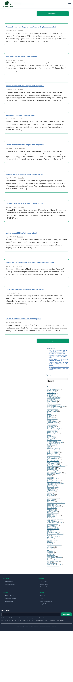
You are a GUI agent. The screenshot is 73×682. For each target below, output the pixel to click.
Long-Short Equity (52, 477)
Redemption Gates (52, 527)
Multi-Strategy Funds (52, 488)
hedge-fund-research (52, 464)
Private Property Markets (53, 514)
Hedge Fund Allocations (53, 448)
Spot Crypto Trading (52, 535)
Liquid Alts (50, 474)
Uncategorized (51, 559)
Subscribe (66, 613)
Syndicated (50, 547)
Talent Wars (50, 548)
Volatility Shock (51, 563)
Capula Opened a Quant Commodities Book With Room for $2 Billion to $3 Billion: (59, 367)
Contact (42, 597)
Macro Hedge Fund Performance (55, 482)
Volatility (49, 561)
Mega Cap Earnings (52, 483)
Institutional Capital (52, 470)
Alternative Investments (53, 407)
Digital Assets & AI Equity (54, 428)
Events (49, 434)
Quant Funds (50, 519)
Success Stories (51, 545)
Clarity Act (50, 419)
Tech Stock (50, 550)
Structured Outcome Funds (54, 544)
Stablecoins (50, 538)
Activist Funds (51, 391)
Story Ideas (50, 542)
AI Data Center (51, 393)
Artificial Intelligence (52, 408)
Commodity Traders (52, 422)
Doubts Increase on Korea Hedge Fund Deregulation (25, 85)
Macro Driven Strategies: (53, 481)
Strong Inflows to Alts (52, 543)
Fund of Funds (51, 436)
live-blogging (50, 476)
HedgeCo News (51, 466)
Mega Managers (51, 485)
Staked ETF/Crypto (52, 539)
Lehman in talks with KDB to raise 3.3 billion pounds (24, 203)
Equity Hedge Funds (52, 430)
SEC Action (50, 529)
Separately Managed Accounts (55, 533)
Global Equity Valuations (53, 443)
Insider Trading (51, 469)
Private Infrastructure (52, 512)
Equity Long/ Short (52, 432)
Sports (48, 534)
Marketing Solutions (10, 597)
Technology (50, 551)
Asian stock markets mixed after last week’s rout (23, 56)
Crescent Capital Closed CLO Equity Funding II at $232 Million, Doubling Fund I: (58, 363)
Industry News (44, 583)
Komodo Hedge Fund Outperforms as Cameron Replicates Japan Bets (31, 26)
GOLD (49, 445)
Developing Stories (52, 425)
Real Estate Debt (51, 526)
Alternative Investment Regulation (56, 406)
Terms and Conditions (46, 600)
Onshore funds (51, 491)
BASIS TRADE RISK (52, 411)
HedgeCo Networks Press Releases (56, 465)
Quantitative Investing (53, 523)
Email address (5, 610)
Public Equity (50, 517)
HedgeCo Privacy (44, 603)
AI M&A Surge (51, 398)
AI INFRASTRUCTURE (53, 397)
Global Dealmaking (52, 440)
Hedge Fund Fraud (52, 453)
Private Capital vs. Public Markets (56, 502)
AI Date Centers (51, 394)
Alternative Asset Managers (54, 403)
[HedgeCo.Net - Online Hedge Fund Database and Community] (8, 4)
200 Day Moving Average (53, 388)
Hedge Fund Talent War (53, 460)
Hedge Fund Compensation (54, 450)
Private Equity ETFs (52, 511)
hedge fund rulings (52, 458)
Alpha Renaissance (52, 401)
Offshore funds (51, 490)
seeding (49, 530)
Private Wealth (51, 516)
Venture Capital (53, 509)
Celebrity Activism (52, 418)
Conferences (43, 580)
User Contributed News (53, 560)
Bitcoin (49, 413)
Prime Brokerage (51, 500)
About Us (42, 595)
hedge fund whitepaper (53, 462)
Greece (49, 446)
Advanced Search (10, 583)
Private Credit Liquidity (53, 504)
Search (50, 380)
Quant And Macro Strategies (54, 518)
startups (49, 540)
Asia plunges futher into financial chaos (20, 115)
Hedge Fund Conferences (53, 451)
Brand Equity (50, 417)
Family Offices (51, 435)
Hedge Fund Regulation (53, 456)
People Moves (51, 493)
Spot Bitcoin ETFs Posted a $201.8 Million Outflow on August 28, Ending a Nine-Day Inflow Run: (58, 351)
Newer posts (52, 13)
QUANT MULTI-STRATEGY (54, 522)
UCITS (49, 558)
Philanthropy (50, 495)
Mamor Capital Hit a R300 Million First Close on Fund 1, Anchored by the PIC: (58, 356)
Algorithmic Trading (52, 399)
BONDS (49, 415)
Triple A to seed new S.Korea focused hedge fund (23, 318)
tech (48, 549)
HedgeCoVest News (52, 467)
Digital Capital (51, 429)
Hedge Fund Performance (53, 455)
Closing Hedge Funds (52, 420)
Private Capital (51, 501)
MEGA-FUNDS (51, 487)
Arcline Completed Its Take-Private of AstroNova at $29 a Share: (58, 359)
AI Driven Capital (51, 396)
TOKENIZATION (51, 555)
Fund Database (9, 580)
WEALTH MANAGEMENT (54, 564)
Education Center (44, 586)
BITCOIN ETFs (51, 414)
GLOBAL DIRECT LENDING (55, 441)
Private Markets (51, 513)
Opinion (49, 492)
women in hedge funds (53, 565)
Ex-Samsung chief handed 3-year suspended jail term (25, 289)
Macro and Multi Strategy (54, 480)
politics (49, 496)
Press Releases (51, 498)
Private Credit (50, 503)
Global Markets (51, 444)
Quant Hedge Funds (52, 521)
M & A (49, 479)
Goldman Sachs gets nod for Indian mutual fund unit (24, 174)
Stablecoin (50, 537)
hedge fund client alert (53, 449)
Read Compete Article (53, 524)
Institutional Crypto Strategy (54, 471)
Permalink (20, 30)
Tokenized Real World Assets (54, 556)
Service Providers (10, 595)
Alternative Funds (51, 404)
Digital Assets (50, 427)
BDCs (48, 412)
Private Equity (51, 508)
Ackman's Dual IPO (52, 390)
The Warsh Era (51, 554)
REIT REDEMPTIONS (53, 528)
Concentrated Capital (52, 423)
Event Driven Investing (53, 433)
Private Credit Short (52, 507)
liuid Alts (49, 475)
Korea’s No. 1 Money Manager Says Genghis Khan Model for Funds (30, 262)
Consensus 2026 (51, 424)
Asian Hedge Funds (52, 409)
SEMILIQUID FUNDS (52, 532)
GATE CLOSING (51, 438)
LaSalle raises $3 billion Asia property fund (21, 233)
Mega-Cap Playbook (52, 486)
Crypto (50, 553)
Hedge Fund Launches (53, 454)
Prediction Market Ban (53, 497)
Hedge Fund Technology (53, 461)
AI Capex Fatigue (51, 392)
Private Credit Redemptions (54, 506)
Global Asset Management (54, 439)
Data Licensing (9, 600)
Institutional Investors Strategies (55, 472)
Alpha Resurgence (52, 402)
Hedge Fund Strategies (53, 459)
